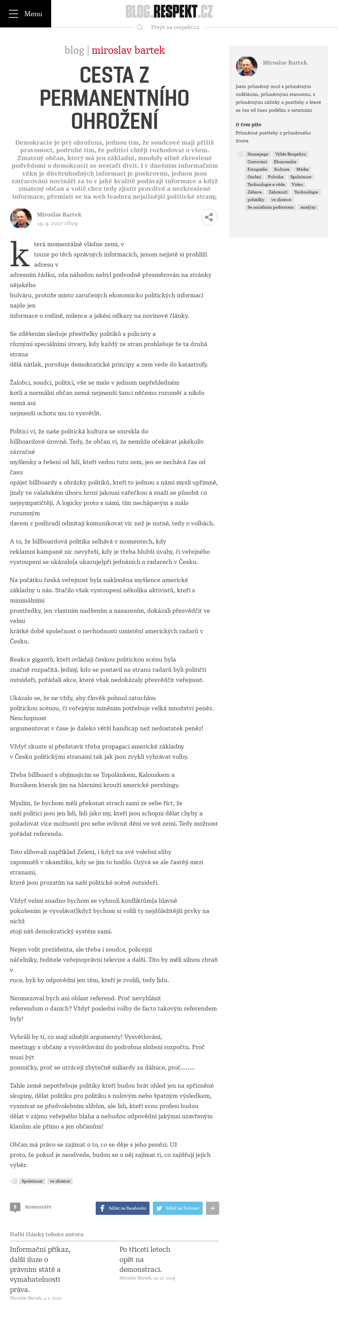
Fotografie (257, 169)
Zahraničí (278, 192)
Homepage (258, 154)
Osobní (254, 177)
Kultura (281, 169)
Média (302, 169)
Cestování (257, 161)
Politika (276, 177)
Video (297, 184)
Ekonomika (285, 161)
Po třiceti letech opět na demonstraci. (144, 1259)
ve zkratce (60, 1181)
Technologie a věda (266, 184)
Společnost (32, 1181)
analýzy (308, 207)
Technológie (306, 192)
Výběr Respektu (290, 154)
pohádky (256, 199)
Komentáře (32, 1207)
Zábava (255, 192)
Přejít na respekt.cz (175, 27)
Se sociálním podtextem (271, 207)
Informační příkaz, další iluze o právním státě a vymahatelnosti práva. (40, 1269)
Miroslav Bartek (128, 50)
